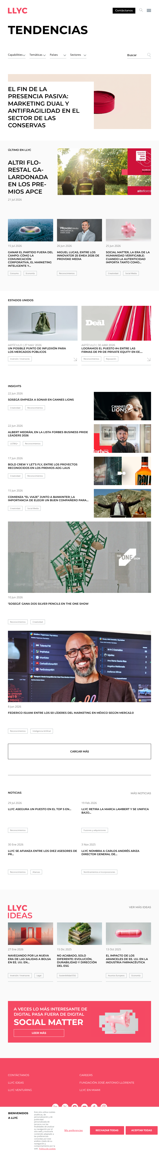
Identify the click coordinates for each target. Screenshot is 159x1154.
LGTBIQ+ (14, 443)
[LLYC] (17, 11)
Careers (86, 1075)
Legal (39, 975)
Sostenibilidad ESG (67, 975)
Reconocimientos (67, 273)
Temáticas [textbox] (35, 55)
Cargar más (79, 751)
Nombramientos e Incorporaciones (99, 872)
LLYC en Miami (90, 1090)
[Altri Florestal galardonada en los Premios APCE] (104, 171)
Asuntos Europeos (116, 975)
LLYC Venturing (20, 1090)
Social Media (131, 273)
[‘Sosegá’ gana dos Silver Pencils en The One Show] (79, 557)
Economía (30, 273)
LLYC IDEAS (16, 1082)
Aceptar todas (141, 1130)
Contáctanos (124, 10)
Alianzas (36, 872)
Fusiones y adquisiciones (95, 830)
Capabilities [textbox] (15, 55)
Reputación (111, 359)
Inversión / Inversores (20, 359)
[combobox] (17, 54)
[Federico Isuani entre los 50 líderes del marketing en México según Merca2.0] (79, 666)
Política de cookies (47, 1148)
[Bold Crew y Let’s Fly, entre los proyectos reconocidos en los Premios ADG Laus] (122, 473)
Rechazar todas (107, 1130)
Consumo (14, 273)
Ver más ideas (140, 907)
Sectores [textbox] (75, 55)
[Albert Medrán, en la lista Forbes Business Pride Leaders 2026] (122, 441)
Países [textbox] (54, 55)
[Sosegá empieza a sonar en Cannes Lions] (122, 409)
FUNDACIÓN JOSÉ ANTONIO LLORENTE (107, 1082)
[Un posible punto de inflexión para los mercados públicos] (43, 323)
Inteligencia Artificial (42, 731)
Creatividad (113, 273)
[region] (79, 1130)
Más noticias (141, 793)
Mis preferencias (73, 1130)
